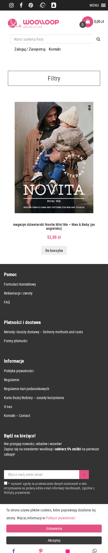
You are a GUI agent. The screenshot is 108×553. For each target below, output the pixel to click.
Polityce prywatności (60, 517)
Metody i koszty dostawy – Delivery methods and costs (43, 331)
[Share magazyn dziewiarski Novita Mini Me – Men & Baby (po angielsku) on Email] (67, 551)
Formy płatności (15, 340)
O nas (8, 406)
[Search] (98, 38)
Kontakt (55, 49)
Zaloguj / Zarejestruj (30, 49)
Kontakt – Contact (17, 415)
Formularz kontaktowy (20, 284)
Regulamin (11, 379)
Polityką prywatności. (17, 493)
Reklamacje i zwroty (18, 293)
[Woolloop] (33, 23)
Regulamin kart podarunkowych (26, 388)
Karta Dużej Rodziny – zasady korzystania (34, 397)
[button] (94, 5)
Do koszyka (54, 250)
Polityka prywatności (19, 370)
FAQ (7, 302)
